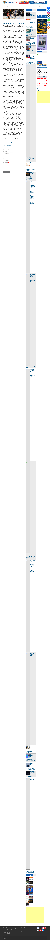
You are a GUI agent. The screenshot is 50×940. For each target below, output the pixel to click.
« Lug (38, 90)
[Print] (48, 27)
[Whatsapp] (48, 20)
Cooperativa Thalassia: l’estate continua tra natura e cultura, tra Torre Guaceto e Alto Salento (32, 374)
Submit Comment (6, 171)
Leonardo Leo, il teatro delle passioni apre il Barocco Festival (30, 15)
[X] (48, 15)
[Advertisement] (35, 915)
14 (43, 83)
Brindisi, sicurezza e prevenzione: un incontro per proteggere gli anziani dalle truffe (30, 166)
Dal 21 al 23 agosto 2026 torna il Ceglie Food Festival (32, 656)
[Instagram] (48, 13)
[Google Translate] (48, 25)
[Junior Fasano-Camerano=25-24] (13, 14)
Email (4, 155)
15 (44, 83)
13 (42, 83)
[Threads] (38, 930)
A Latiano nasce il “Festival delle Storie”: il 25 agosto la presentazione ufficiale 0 (30, 758)
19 (40, 85)
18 (39, 85)
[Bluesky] (48, 10)
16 (46, 83)
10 (37, 83)
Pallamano (20, 21)
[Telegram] (48, 18)
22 (44, 85)
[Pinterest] (45, 928)
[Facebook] (48, 8)
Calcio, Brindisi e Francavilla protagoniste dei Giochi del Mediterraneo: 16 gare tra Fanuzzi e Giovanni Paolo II (30, 23)
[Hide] (49, 29)
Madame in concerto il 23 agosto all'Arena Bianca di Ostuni (30, 774)
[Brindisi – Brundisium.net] (10, 2)
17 (37, 85)
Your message (5, 162)
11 (39, 83)
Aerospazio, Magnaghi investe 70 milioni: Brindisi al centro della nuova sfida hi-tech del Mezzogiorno (30, 41)
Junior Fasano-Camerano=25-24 (13, 23)
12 (40, 83)
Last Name (5, 151)
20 (42, 85)
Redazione (15, 21)
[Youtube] (40, 930)
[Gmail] (48, 22)
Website (4, 158)
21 (43, 85)
